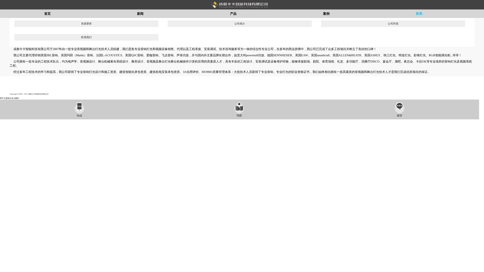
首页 (47, 13)
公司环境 (393, 23)
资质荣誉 (86, 23)
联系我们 (86, 37)
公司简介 (239, 23)
